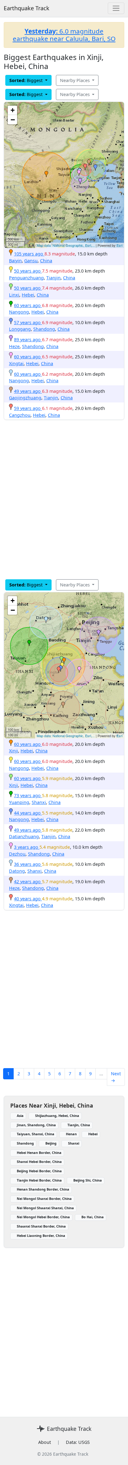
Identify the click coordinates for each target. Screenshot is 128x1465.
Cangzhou (19, 415)
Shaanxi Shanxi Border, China (41, 1226)
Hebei (28, 295)
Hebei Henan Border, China (39, 1152)
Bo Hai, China (92, 1217)
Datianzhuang (24, 836)
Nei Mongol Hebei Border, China (43, 1217)
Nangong (19, 312)
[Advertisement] (64, 499)
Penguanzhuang (26, 278)
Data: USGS (78, 1442)
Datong (17, 871)
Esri (119, 245)
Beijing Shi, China (87, 1180)
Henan (71, 1134)
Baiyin (15, 261)
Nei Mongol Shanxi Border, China (44, 1198)
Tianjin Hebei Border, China (39, 1180)
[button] (46, 174)
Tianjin (53, 278)
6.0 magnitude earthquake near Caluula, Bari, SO (64, 35)
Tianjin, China (78, 1125)
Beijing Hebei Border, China (39, 1171)
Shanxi (39, 802)
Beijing (51, 1143)
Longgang (20, 329)
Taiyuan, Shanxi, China (35, 1134)
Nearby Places (75, 80)
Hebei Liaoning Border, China (41, 1235)
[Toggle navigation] (116, 8)
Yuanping (19, 802)
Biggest (26, 80)
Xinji (13, 751)
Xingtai (16, 363)
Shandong (44, 329)
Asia (20, 1115)
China (46, 261)
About (44, 1442)
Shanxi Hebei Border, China (39, 1161)
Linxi (14, 295)
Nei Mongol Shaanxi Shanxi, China (45, 1208)
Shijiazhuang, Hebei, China (57, 1115)
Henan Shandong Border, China (43, 1189)
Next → (116, 1077)
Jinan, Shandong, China (36, 1125)
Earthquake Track (26, 8)
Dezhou (17, 854)
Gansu (31, 261)
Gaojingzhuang (25, 398)
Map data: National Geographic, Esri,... (66, 245)
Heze (14, 346)
